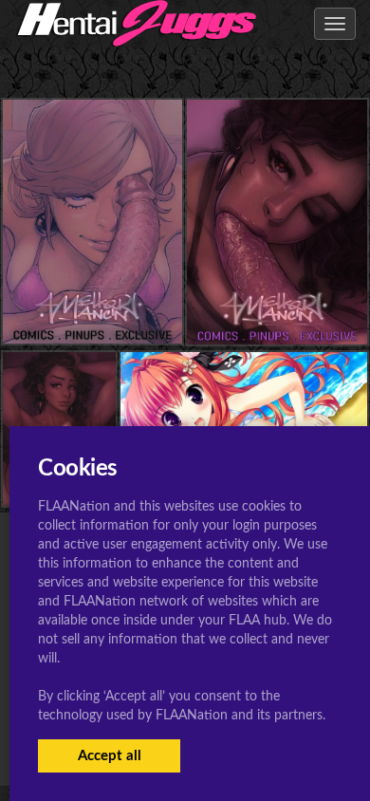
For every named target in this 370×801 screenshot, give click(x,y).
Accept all (109, 756)
